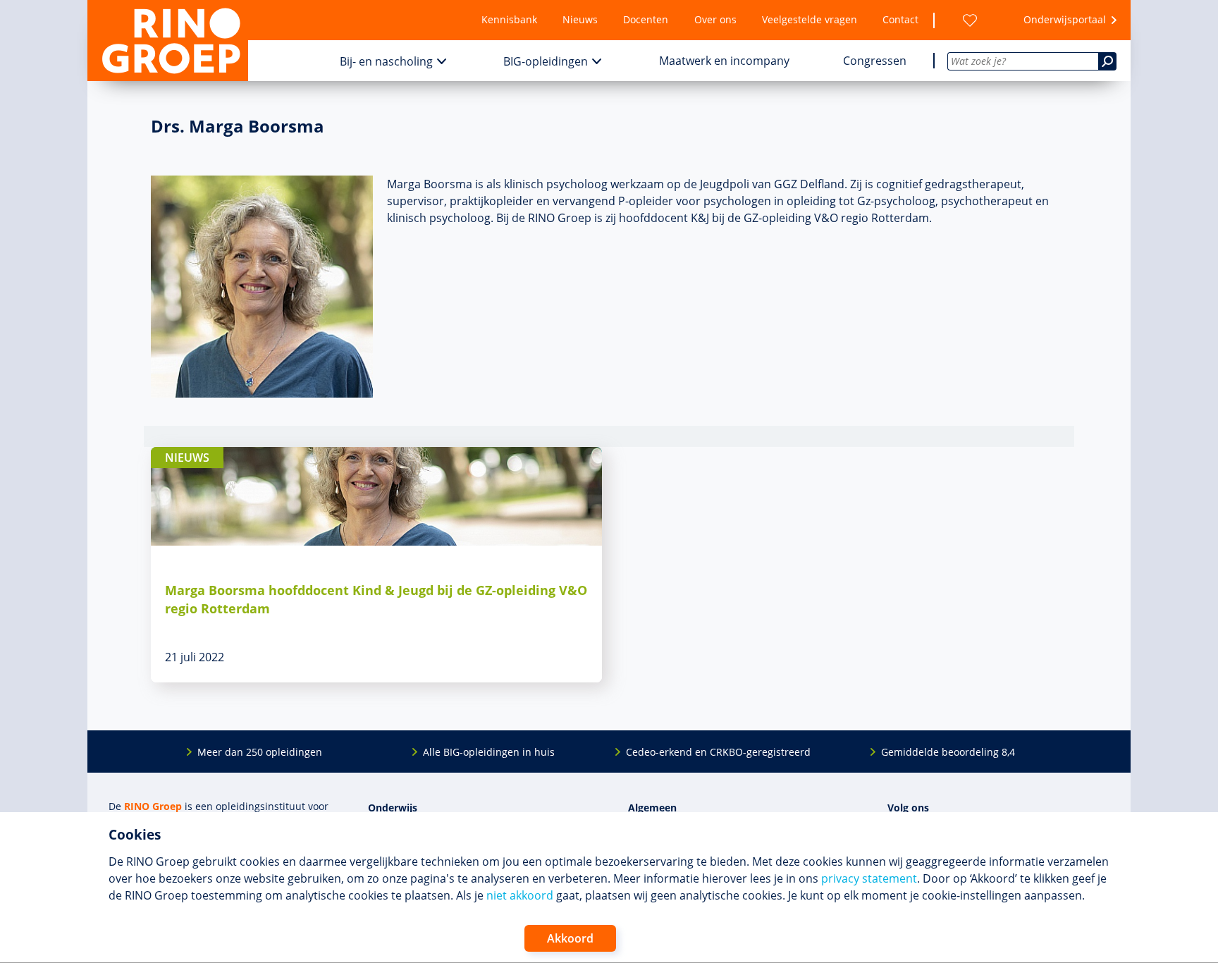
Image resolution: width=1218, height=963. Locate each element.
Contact (900, 19)
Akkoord (570, 938)
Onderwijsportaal (1064, 19)
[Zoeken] (1107, 61)
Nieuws (580, 19)
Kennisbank (509, 19)
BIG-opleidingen (545, 61)
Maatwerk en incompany (724, 60)
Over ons (715, 19)
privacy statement (869, 878)
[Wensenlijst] (970, 20)
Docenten (645, 19)
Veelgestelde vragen (809, 19)
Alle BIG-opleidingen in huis (489, 752)
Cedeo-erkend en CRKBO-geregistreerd (718, 752)
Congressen (874, 60)
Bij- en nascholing (386, 61)
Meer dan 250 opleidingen (259, 752)
